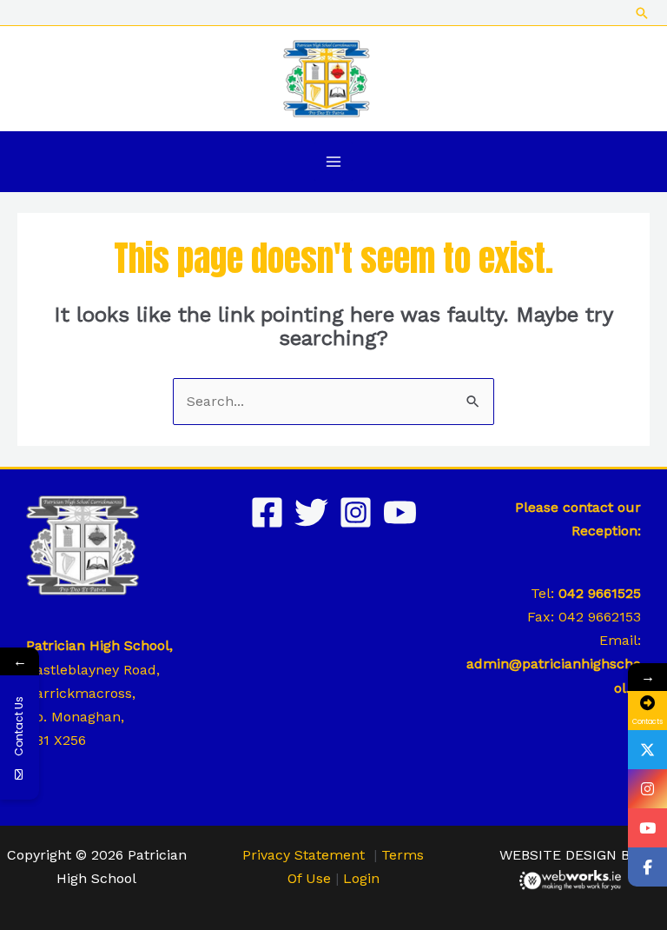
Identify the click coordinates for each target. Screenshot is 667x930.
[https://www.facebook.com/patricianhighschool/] (647, 867)
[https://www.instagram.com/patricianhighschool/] (647, 788)
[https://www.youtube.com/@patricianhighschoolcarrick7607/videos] (647, 827)
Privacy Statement (303, 855)
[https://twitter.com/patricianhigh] (647, 749)
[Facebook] (267, 512)
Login (361, 878)
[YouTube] (400, 512)
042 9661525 (599, 593)
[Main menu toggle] (333, 162)
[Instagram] (356, 512)
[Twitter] (311, 512)
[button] (642, 13)
